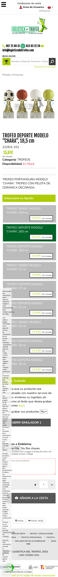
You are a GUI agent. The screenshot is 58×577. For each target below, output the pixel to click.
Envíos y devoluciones (41, 533)
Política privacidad (31, 537)
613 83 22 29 (33, 45)
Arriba (20, 520)
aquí (21, 405)
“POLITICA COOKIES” (6, 552)
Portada (6, 74)
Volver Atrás (36, 520)
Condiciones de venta (29, 3)
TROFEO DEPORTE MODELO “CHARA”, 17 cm (29, 289)
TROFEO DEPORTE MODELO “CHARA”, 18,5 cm (29, 232)
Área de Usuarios (33, 7)
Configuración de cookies (18, 572)
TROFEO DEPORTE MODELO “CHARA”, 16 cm (29, 345)
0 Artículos (46, 9)
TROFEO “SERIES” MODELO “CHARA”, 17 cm (29, 270)
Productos (18, 74)
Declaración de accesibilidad (30, 541)
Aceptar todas (11, 567)
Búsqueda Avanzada (45, 66)
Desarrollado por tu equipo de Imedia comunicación (29, 575)
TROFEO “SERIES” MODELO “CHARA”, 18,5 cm (29, 213)
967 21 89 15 (13, 45)
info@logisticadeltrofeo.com (18, 50)
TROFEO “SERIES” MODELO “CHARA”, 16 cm (29, 327)
